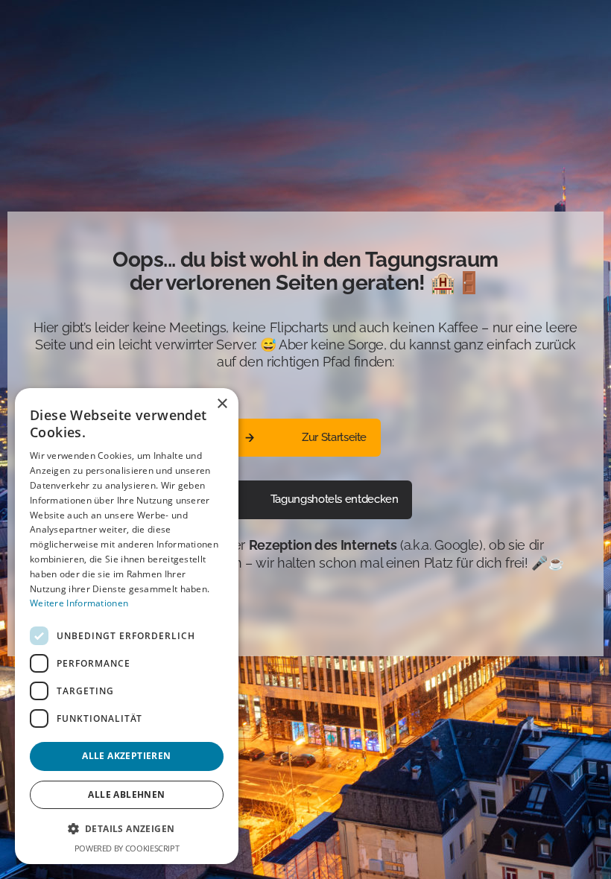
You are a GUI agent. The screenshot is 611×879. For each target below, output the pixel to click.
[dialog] (126, 626)
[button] (127, 829)
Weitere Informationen (79, 603)
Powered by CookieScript (127, 848)
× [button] (221, 404)
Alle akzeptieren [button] (126, 755)
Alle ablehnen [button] (126, 794)
